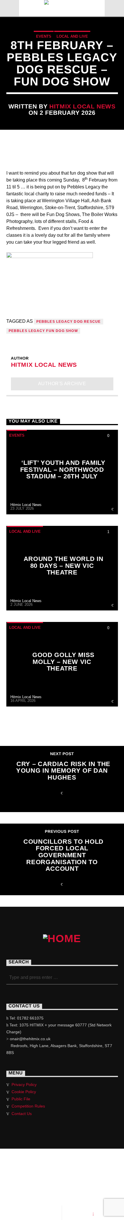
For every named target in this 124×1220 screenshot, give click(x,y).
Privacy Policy (24, 1084)
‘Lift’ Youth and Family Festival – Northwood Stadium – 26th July (63, 469)
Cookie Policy (24, 1091)
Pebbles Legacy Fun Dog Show (43, 331)
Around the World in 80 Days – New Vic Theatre (64, 565)
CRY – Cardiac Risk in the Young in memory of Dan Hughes (63, 770)
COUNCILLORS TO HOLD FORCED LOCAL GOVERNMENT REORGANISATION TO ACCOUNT (63, 855)
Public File (21, 1099)
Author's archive (62, 383)
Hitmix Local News (82, 106)
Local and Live (72, 36)
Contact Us (22, 1113)
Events (43, 36)
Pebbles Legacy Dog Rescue (68, 322)
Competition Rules (28, 1106)
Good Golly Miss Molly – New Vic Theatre (63, 661)
